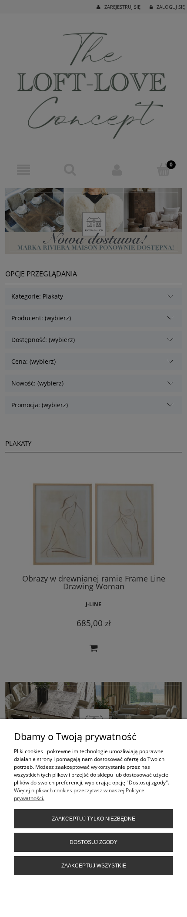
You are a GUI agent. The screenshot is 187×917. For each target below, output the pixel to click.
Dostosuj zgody (93, 842)
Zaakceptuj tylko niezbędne (93, 819)
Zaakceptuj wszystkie (93, 866)
